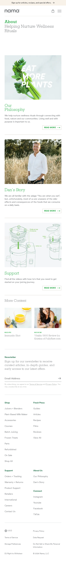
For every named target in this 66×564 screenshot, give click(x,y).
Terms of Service (35, 384)
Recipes (37, 420)
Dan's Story (38, 482)
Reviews (37, 432)
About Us (38, 470)
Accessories (10, 420)
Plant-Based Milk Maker (16, 414)
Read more (50, 288)
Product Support (12, 488)
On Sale (8, 455)
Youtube (37, 502)
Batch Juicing (11, 432)
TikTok (36, 514)
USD (10, 531)
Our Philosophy (40, 476)
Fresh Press (39, 403)
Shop (7, 403)
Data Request (38, 537)
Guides (36, 408)
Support (9, 470)
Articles (37, 414)
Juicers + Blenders (13, 408)
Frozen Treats (11, 437)
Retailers (9, 494)
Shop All (9, 461)
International (11, 499)
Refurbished (10, 449)
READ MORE (50, 127)
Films (35, 426)
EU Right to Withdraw (13, 553)
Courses (8, 426)
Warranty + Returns (14, 482)
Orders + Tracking (13, 476)
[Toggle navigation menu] (59, 11)
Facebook (38, 508)
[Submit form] (59, 379)
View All (37, 437)
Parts (7, 443)
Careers (8, 505)
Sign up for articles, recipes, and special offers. (31, 3)
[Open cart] (53, 11)
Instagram (38, 497)
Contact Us (10, 511)
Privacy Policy (51, 384)
